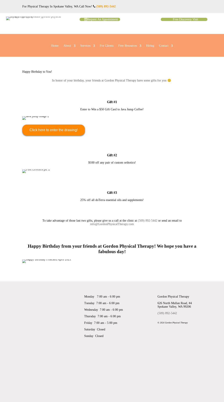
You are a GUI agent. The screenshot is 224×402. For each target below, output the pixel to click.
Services (85, 45)
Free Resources (127, 45)
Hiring (150, 45)
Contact (163, 45)
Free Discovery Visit (185, 19)
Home (55, 45)
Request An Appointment (102, 19)
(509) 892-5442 (106, 6)
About (67, 45)
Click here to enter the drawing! (54, 130)
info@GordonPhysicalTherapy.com (112, 224)
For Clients (107, 45)
